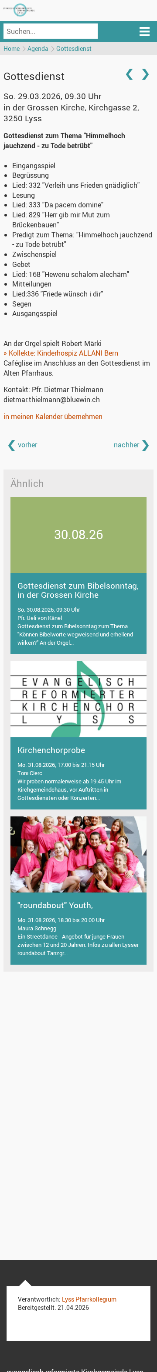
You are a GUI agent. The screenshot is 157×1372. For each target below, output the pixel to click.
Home (11, 48)
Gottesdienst (74, 48)
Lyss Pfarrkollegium (89, 1299)
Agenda (37, 48)
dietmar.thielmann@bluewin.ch (51, 399)
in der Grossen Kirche (71, 113)
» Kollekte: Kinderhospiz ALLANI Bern (60, 353)
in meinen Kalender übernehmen (52, 416)
